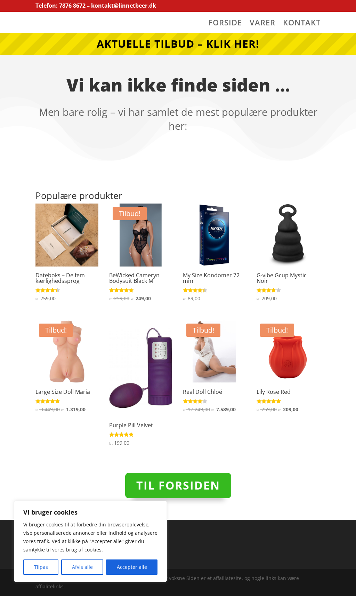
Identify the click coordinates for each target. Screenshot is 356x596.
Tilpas (41, 567)
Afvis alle (82, 567)
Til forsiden (178, 485)
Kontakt (302, 23)
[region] (90, 541)
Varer (262, 23)
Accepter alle (132, 567)
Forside (225, 23)
